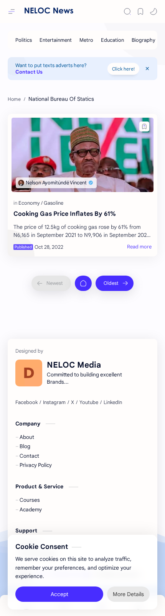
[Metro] (86, 40)
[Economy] (30, 203)
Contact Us (29, 72)
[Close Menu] (147, 68)
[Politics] (23, 40)
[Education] (112, 40)
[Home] (83, 283)
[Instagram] (54, 402)
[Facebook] (26, 402)
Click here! (123, 69)
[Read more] (139, 246)
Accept (59, 593)
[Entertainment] (56, 40)
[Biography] (143, 40)
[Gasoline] (53, 203)
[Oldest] (115, 283)
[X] (72, 402)
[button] (153, 11)
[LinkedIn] (113, 402)
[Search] (127, 11)
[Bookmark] (140, 11)
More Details (128, 593)
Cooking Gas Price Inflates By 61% (64, 214)
